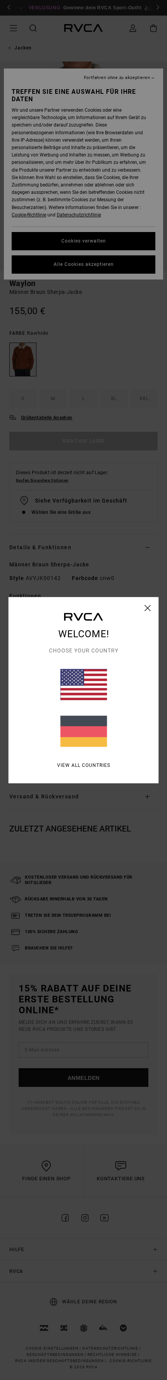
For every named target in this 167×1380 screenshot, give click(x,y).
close (147, 608)
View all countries (83, 765)
